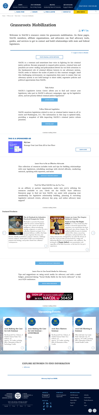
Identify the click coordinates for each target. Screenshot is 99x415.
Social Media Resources (49, 283)
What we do (10, 16)
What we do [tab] (83, 6)
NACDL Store (20, 12)
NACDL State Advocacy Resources (49, 263)
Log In (85, 405)
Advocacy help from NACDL (49, 378)
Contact (29, 406)
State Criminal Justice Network (49, 57)
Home (3, 16)
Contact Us (67, 12)
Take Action (17, 16)
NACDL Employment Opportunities (61, 395)
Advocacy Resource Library (49, 176)
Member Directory (74, 397)
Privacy (13, 406)
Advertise (86, 395)
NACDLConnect (74, 395)
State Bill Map (49, 124)
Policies (21, 406)
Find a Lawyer (50, 12)
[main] (49, 194)
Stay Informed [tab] (35, 6)
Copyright (6, 406)
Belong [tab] (52, 6)
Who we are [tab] (92, 6)
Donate (34, 12)
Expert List (72, 403)
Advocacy (27, 367)
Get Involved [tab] (68, 6)
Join (85, 403)
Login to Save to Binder (80, 53)
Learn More (83, 149)
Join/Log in (81, 12)
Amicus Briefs (73, 400)
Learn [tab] (20, 6)
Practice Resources (88, 400)
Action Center (49, 100)
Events (71, 405)
